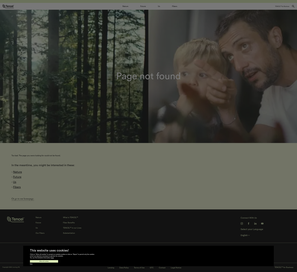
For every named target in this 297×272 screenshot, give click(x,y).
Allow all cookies (44, 261)
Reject (31, 263)
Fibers (17, 187)
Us (14, 182)
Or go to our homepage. (22, 199)
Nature (17, 172)
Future (17, 177)
